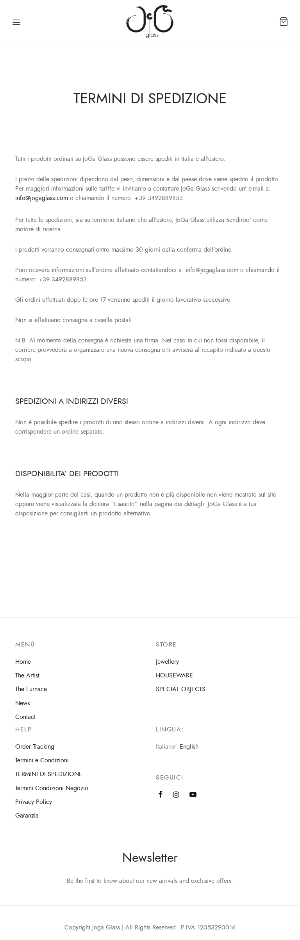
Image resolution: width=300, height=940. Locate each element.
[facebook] (160, 795)
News (22, 703)
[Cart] (283, 21)
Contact (25, 717)
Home (23, 661)
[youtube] (193, 795)
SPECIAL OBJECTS (180, 689)
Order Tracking (34, 746)
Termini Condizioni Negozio (51, 788)
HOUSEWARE (174, 675)
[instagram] (176, 795)
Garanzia (27, 815)
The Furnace (31, 689)
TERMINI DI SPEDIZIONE (48, 774)
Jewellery (167, 661)
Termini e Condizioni (42, 760)
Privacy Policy (33, 802)
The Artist (27, 675)
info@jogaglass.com (41, 198)
